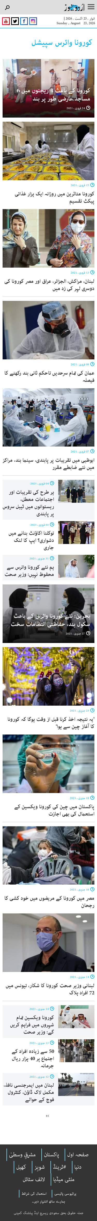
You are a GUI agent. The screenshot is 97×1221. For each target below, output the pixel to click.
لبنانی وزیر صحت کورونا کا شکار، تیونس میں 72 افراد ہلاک (50, 989)
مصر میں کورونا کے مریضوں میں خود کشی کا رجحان (49, 902)
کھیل (21, 1167)
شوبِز (39, 1167)
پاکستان (51, 1155)
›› (47, 1115)
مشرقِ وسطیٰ (22, 1155)
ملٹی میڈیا (63, 1179)
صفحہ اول (78, 1155)
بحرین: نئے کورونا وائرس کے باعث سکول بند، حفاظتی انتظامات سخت (50, 620)
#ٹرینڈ (59, 1167)
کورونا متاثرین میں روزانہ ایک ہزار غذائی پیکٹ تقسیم (54, 197)
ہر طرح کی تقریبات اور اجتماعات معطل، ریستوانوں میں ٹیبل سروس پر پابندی (28, 503)
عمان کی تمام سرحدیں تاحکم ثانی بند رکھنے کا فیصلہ (49, 376)
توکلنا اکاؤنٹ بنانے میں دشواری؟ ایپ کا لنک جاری (31, 540)
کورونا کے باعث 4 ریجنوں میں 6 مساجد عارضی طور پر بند (53, 94)
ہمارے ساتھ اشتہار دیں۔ (48, 1201)
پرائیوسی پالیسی (65, 1193)
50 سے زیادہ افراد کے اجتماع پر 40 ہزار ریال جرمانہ (33, 1058)
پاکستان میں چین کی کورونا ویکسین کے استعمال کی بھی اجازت (54, 810)
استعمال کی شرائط (34, 1193)
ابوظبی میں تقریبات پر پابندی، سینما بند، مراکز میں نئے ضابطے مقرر (48, 464)
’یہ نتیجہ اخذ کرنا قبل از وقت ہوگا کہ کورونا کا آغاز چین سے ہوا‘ (51, 723)
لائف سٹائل (34, 1179)
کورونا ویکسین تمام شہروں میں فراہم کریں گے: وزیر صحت (32, 1025)
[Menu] (91, 7)
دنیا (77, 1167)
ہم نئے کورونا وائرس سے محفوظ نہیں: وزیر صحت (29, 571)
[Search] (7, 7)
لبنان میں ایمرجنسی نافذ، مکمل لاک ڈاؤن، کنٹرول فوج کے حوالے (29, 1092)
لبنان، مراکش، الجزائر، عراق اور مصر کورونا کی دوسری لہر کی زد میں (49, 285)
